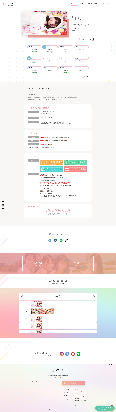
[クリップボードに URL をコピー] (66, 239)
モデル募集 (77, 394)
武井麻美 (66, 70)
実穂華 (65, 61)
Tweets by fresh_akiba (33, 381)
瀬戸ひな (81, 49)
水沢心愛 (66, 49)
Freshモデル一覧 (78, 391)
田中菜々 (34, 49)
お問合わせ (73, 383)
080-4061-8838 (59, 210)
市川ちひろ (50, 49)
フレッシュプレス (78, 403)
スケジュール (77, 389)
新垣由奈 (50, 70)
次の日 (89, 39)
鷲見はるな (81, 61)
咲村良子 (81, 70)
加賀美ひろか (34, 61)
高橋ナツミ (50, 61)
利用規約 (58, 215)
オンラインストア (78, 405)
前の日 (82, 39)
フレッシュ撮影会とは (79, 396)
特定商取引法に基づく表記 (80, 400)
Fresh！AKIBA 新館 (45, 117)
